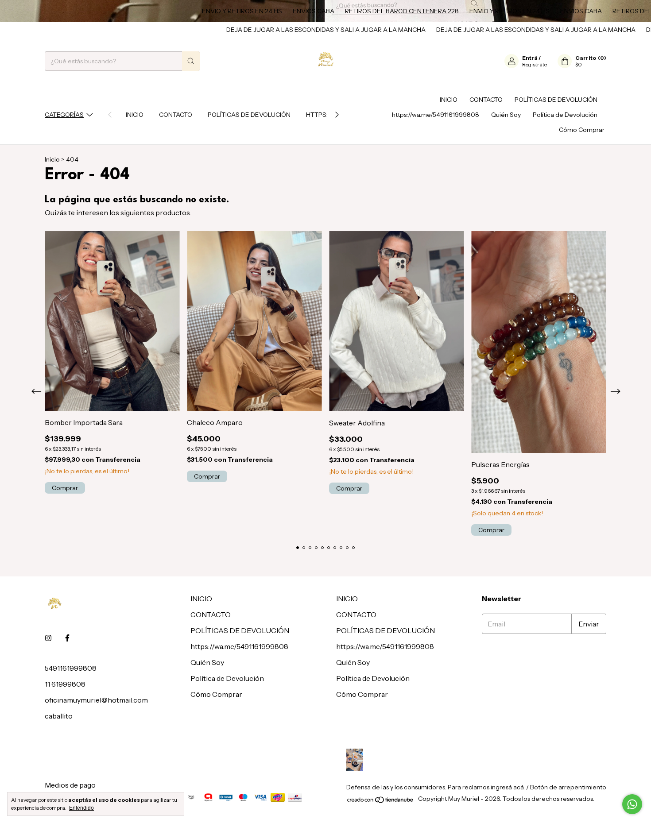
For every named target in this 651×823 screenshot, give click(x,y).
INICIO (134, 115)
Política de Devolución (565, 115)
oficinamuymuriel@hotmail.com (96, 699)
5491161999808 (71, 668)
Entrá (530, 57)
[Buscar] (191, 61)
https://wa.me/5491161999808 (435, 115)
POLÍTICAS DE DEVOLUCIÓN (249, 115)
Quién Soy (506, 115)
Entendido (81, 808)
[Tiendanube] (380, 801)
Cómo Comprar (581, 130)
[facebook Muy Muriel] (67, 638)
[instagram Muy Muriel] (48, 638)
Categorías (64, 115)
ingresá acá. (508, 787)
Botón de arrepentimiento (568, 787)
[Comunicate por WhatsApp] (632, 804)
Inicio (52, 159)
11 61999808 (65, 684)
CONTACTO (175, 115)
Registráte (534, 64)
